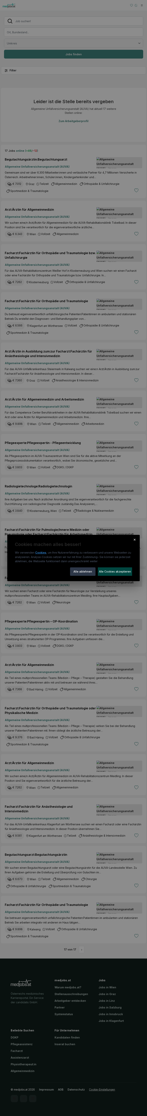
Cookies (40, 552)
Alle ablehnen (83, 571)
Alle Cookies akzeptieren (115, 571)
